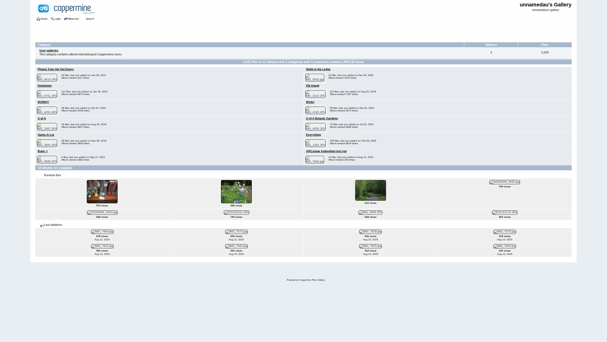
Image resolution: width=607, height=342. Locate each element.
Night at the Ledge (318, 69)
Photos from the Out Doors (56, 69)
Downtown (45, 85)
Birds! (310, 102)
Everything (313, 135)
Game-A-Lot (46, 135)
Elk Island (312, 85)
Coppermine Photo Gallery (312, 280)
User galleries (48, 50)
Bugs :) (42, 151)
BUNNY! (43, 102)
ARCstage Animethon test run (326, 151)
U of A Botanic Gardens (322, 118)
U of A (42, 118)
